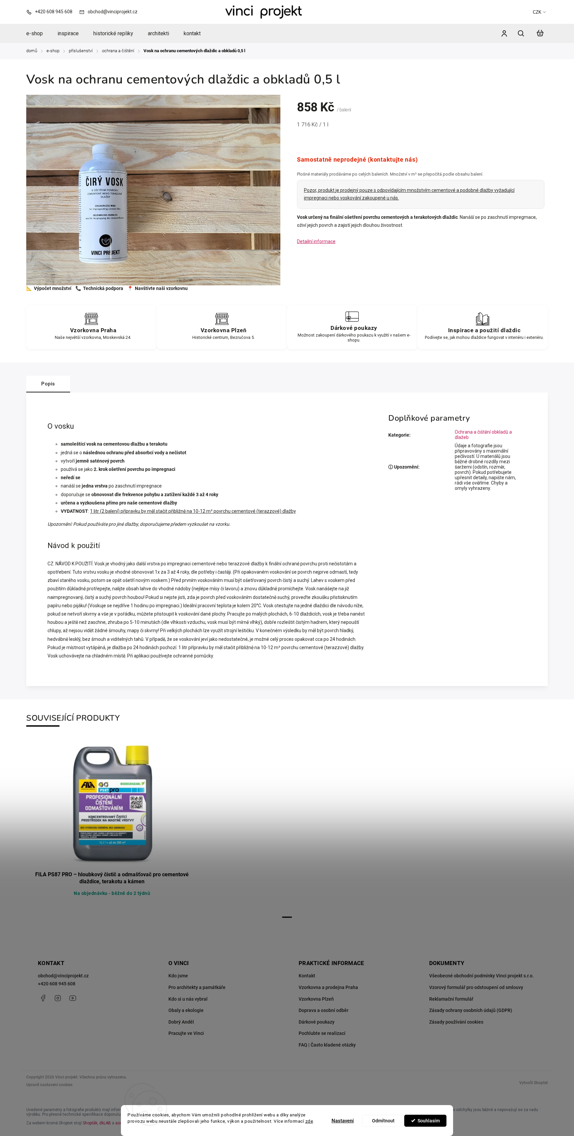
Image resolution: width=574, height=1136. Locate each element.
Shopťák (90, 1123)
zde (309, 1121)
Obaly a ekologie (186, 1010)
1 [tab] (287, 917)
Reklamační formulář (451, 999)
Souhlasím (429, 1120)
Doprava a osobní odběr (323, 1010)
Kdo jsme (178, 975)
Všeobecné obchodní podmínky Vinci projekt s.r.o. (481, 975)
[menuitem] (38, 33)
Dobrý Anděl (181, 1022)
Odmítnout (383, 1120)
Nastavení (343, 1121)
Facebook (43, 998)
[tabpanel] (112, 825)
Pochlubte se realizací (322, 1033)
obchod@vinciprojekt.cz (63, 975)
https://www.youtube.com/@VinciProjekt (73, 998)
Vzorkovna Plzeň (316, 999)
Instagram (58, 998)
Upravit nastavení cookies (49, 1084)
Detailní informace (316, 241)
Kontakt (307, 975)
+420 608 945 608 (56, 983)
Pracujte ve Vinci (186, 1033)
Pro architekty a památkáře (197, 987)
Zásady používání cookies (456, 1022)
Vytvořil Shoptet (533, 1082)
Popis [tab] (48, 384)
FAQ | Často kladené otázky (327, 1045)
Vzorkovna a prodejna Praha (328, 987)
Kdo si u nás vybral (188, 999)
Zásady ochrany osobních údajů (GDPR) (470, 1010)
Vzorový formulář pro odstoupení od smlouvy (476, 987)
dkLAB (105, 1123)
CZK (537, 12)
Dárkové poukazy (317, 1022)
